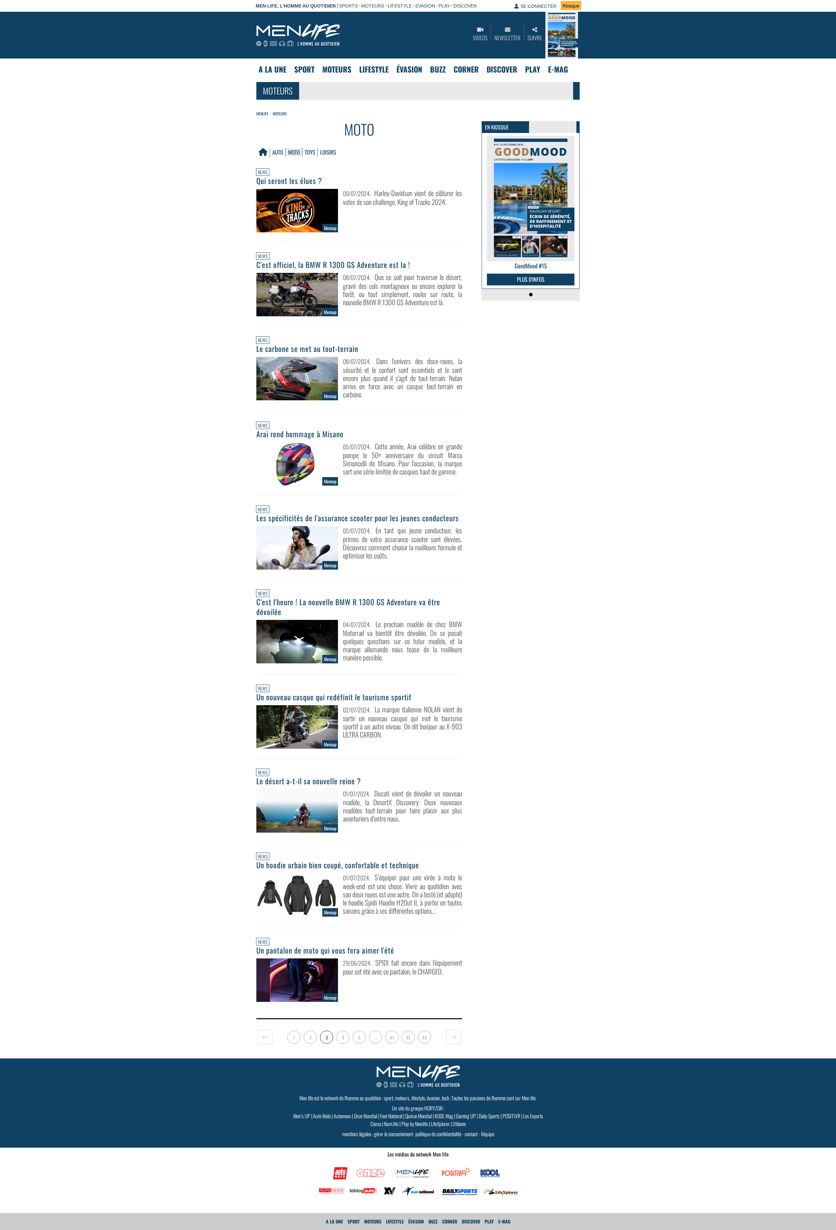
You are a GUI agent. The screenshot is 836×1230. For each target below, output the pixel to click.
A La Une (272, 69)
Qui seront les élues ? (289, 181)
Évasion (409, 69)
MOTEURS (372, 5)
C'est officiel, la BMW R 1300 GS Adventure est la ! (333, 265)
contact (471, 1134)
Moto (294, 152)
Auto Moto (322, 1116)
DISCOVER (465, 5)
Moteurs (336, 69)
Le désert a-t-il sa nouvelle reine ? (308, 781)
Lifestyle (374, 69)
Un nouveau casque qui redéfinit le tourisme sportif (333, 697)
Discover (502, 69)
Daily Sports (489, 1116)
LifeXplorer (440, 1124)
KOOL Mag (444, 1116)
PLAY (444, 5)
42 (408, 1037)
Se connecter (538, 6)
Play (532, 69)
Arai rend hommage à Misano (300, 434)
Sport (304, 69)
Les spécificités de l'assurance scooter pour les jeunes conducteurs (357, 518)
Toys (310, 152)
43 (424, 1037)
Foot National (391, 1116)
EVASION (425, 5)
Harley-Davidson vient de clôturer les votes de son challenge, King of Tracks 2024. (402, 197)
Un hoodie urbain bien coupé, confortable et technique (337, 865)
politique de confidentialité (438, 1134)
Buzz (438, 69)
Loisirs (328, 152)
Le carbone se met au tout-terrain (307, 349)
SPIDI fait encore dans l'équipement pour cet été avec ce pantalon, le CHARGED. (402, 966)
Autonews (342, 1116)
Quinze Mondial (418, 1116)
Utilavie (459, 1124)
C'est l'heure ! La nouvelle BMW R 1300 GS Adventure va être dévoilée (348, 607)
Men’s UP (301, 1116)
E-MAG (558, 69)
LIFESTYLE (400, 5)
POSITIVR (511, 1116)
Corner (466, 69)
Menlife (262, 113)
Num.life (391, 1124)
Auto (277, 152)
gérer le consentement (393, 1134)
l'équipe (487, 1134)
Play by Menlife (414, 1124)
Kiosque (571, 5)
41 (392, 1037)
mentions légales (356, 1134)
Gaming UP (466, 1116)
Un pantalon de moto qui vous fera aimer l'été (325, 950)
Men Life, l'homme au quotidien (296, 5)
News (262, 172)
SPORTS (348, 5)
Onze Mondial (365, 1116)
